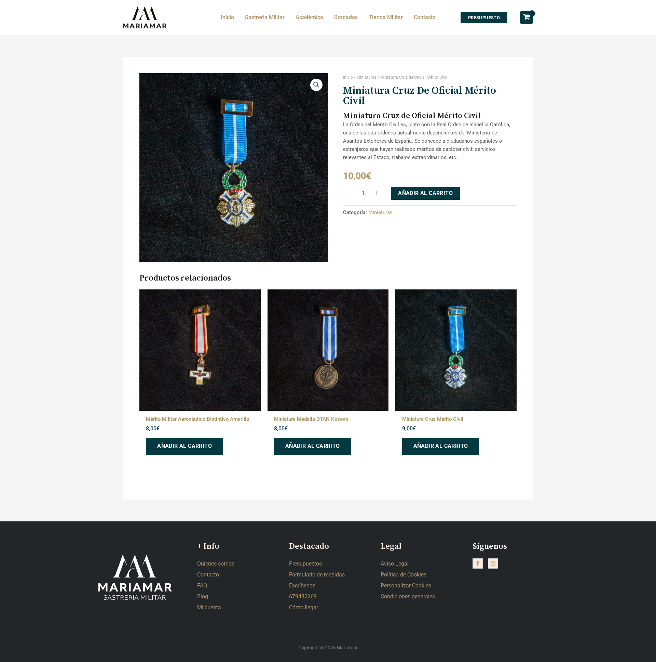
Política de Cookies (403, 574)
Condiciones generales (408, 596)
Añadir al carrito (425, 193)
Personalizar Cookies (406, 585)
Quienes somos (215, 563)
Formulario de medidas (317, 574)
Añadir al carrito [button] (184, 446)
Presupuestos (305, 563)
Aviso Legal (395, 563)
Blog (202, 596)
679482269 (303, 596)
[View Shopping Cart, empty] (526, 17)
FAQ (202, 585)
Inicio (348, 77)
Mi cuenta (209, 607)
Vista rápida (200, 404)
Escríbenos (302, 585)
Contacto (208, 574)
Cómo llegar (303, 607)
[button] (316, 85)
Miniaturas (367, 77)
